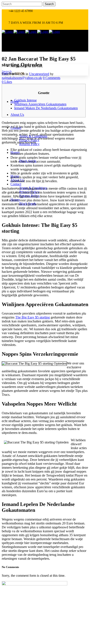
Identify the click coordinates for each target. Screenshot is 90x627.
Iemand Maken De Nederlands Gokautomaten (46, 108)
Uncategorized (39, 74)
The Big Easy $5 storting (32, 317)
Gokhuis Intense (25, 100)
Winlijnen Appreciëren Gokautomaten (40, 104)
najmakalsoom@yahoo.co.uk (22, 78)
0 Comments (51, 78)
